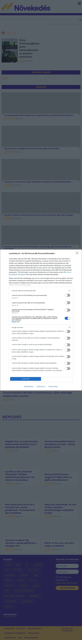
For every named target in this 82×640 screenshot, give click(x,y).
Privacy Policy (53, 386)
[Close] (78, 254)
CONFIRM (26, 379)
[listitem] (41, 290)
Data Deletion (29, 386)
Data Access (41, 386)
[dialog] (41, 320)
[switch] (67, 295)
